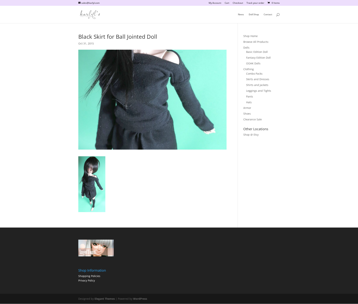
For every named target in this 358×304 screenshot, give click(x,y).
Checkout (238, 3)
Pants (249, 96)
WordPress (140, 298)
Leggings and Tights (258, 90)
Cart (227, 3)
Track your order (255, 3)
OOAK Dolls (253, 63)
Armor (247, 108)
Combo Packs (254, 73)
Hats (249, 102)
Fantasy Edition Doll (258, 57)
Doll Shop (254, 14)
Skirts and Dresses (257, 79)
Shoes (247, 113)
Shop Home (250, 36)
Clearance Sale (252, 119)
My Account (215, 3)
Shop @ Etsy (251, 134)
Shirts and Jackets (257, 85)
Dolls (246, 47)
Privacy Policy (86, 280)
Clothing (248, 69)
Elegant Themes (105, 298)
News (241, 14)
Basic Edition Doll (257, 52)
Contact (268, 14)
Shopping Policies (89, 276)
